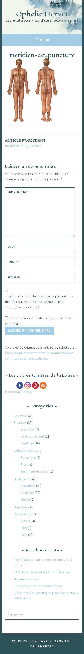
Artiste (25, 521)
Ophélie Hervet (42, 14)
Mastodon (12, 392)
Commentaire (17, 192)
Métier (25, 499)
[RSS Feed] (43, 385)
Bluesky (26, 392)
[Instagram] (27, 385)
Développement (32, 436)
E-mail (12, 262)
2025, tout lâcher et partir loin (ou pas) (42, 572)
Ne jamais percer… (27, 579)
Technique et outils (34, 471)
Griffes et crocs (24, 450)
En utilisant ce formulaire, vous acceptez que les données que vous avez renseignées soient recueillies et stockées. (39, 301)
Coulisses (27, 492)
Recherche (28, 457)
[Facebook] (19, 385)
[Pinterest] (35, 385)
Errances (20, 422)
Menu (44, 40)
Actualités (28, 486)
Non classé (22, 507)
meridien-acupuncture (25, 143)
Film (23, 527)
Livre (24, 534)
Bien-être (27, 429)
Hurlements (22, 479)
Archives (20, 415)
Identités (27, 443)
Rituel (25, 464)
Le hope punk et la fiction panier (37, 586)
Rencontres (22, 514)
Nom (11, 247)
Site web (13, 277)
